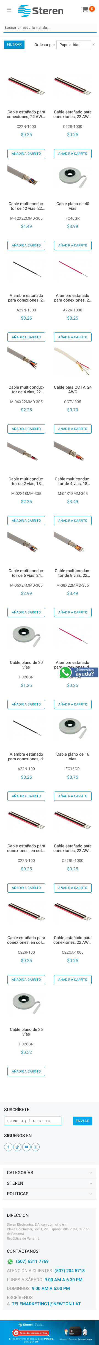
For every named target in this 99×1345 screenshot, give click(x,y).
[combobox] (50, 28)
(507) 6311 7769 (32, 1261)
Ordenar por (44, 45)
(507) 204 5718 (69, 1270)
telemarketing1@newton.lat (46, 1304)
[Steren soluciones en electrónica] (40, 11)
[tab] (49, 1173)
